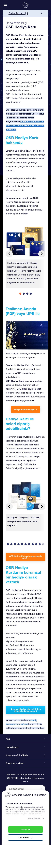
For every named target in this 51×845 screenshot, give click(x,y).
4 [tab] (31, 293)
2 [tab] (24, 293)
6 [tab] (22, 544)
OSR (8, 739)
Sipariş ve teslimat (14, 763)
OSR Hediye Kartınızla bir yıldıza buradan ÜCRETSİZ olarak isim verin (25, 125)
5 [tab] (18, 544)
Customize (24, 837)
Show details (34, 818)
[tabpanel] (25, 257)
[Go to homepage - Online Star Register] (25, 5)
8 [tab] (29, 544)
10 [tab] (36, 544)
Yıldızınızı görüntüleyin (17, 755)
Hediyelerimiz (12, 747)
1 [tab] (20, 293)
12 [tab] (43, 544)
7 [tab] (25, 544)
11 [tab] (40, 544)
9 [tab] (32, 544)
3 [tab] (27, 293)
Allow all (25, 829)
